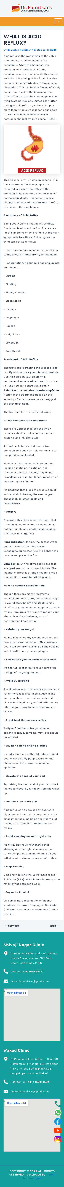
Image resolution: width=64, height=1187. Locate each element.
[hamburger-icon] (58, 21)
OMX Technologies (39, 1176)
